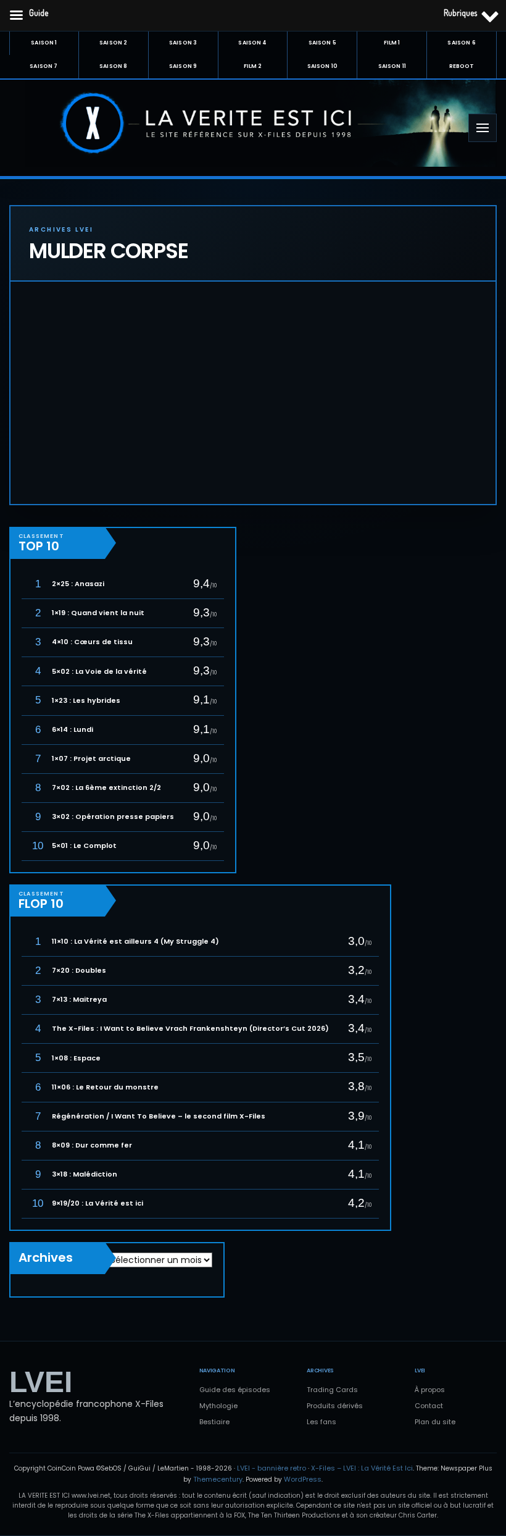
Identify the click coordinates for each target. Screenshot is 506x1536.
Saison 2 (113, 42)
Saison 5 (322, 42)
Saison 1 (44, 42)
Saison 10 (322, 66)
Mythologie (218, 1406)
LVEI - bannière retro (271, 1468)
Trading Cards (332, 1390)
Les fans (321, 1422)
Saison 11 (392, 66)
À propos (430, 1390)
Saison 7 (43, 66)
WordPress (302, 1479)
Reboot (462, 66)
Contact (429, 1406)
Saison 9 (183, 66)
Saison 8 (113, 66)
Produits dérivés (335, 1406)
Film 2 (253, 66)
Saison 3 (183, 42)
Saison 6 (461, 42)
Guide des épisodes (234, 1390)
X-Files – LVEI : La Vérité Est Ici (362, 1468)
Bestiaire (214, 1422)
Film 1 (392, 42)
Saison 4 (252, 42)
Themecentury (218, 1479)
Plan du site (435, 1422)
